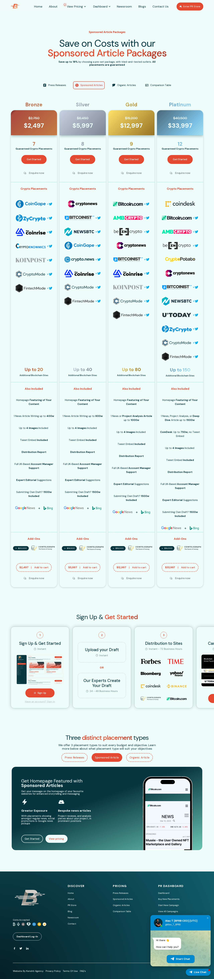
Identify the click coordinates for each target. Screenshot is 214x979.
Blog (70, 911)
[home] (20, 6)
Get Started (32, 838)
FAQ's (83, 970)
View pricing (56, 838)
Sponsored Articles (123, 899)
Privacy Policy (53, 970)
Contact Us (160, 7)
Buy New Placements (169, 899)
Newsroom (73, 917)
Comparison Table (122, 911)
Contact (72, 923)
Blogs (142, 7)
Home (71, 893)
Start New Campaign (168, 905)
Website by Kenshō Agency (28, 970)
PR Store (72, 905)
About (71, 899)
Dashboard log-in (27, 936)
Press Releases (120, 893)
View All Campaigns (168, 911)
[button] (75, 6)
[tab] (74, 757)
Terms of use (70, 970)
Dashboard (163, 893)
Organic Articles (121, 905)
